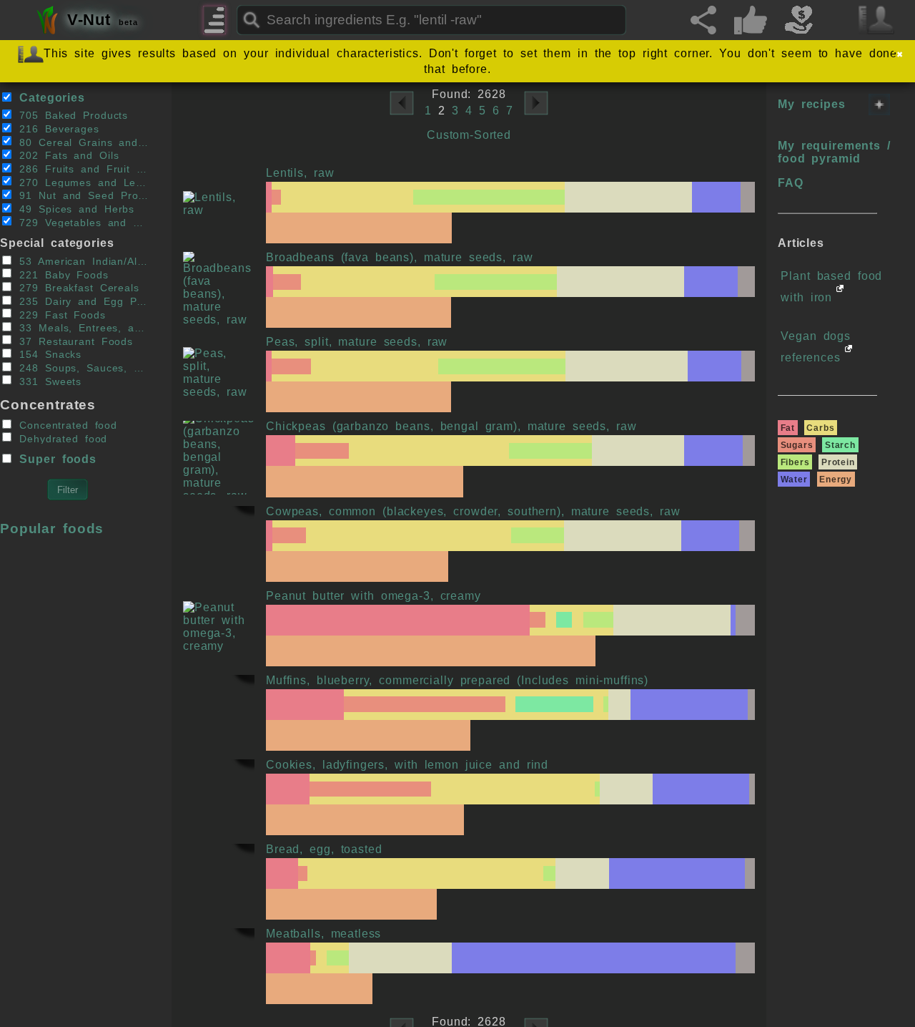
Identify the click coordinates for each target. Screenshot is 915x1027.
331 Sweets (47, 381)
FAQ (790, 183)
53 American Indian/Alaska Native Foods (80, 261)
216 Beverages (56, 129)
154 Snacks (47, 354)
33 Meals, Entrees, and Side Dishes (80, 328)
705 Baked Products (70, 115)
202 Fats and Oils (66, 155)
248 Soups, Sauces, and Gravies (80, 368)
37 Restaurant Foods (73, 341)
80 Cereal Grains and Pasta (80, 142)
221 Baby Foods (60, 274)
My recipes (812, 104)
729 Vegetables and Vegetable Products (80, 222)
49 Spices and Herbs (73, 209)
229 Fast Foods (59, 314)
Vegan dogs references (816, 347)
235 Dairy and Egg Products (80, 301)
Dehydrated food (60, 438)
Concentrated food (65, 425)
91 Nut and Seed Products (80, 195)
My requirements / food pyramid (834, 152)
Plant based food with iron (831, 286)
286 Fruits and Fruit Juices (80, 169)
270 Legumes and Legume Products (80, 182)
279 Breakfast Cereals (76, 288)
